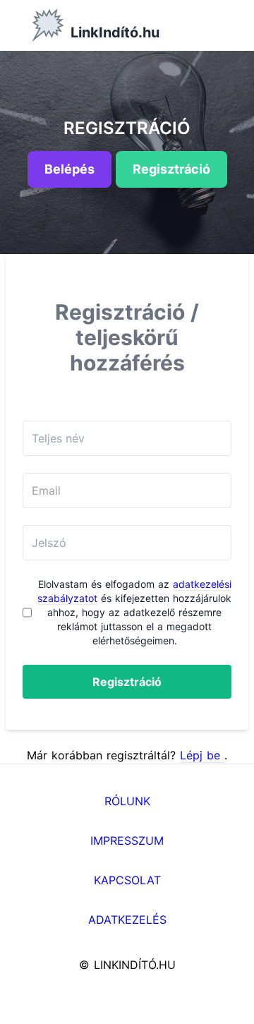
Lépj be (202, 755)
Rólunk (127, 801)
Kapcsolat (127, 880)
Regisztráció (127, 682)
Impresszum (127, 840)
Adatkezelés (127, 919)
